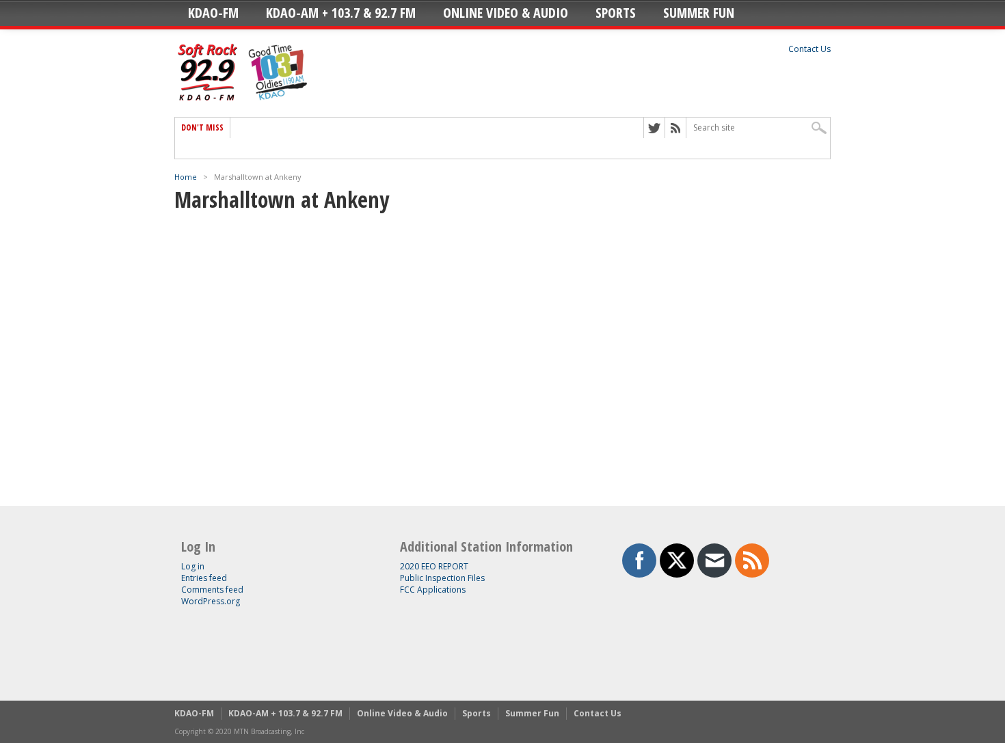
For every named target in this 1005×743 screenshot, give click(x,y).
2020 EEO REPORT (434, 566)
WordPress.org (210, 601)
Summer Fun (698, 12)
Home (185, 177)
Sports (615, 12)
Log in (192, 566)
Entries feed (204, 578)
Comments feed (212, 589)
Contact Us (809, 49)
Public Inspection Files (442, 578)
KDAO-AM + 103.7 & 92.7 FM (341, 12)
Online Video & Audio (505, 12)
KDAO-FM (213, 12)
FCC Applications (433, 589)
